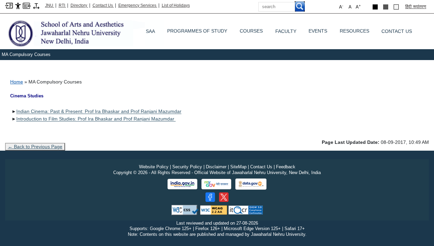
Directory (79, 5)
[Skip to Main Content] (9, 5)
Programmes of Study (197, 32)
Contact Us (103, 5)
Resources (354, 32)
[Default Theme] (396, 7)
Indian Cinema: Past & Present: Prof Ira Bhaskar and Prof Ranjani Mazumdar (98, 111)
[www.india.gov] (182, 184)
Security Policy (187, 166)
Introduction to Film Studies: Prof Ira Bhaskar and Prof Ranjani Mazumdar (96, 118)
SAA (150, 31)
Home (16, 81)
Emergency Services (137, 5)
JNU (49, 5)
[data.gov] (251, 184)
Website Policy (154, 166)
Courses (251, 32)
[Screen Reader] (27, 5)
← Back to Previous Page (35, 146)
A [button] (358, 7)
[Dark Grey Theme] (385, 7)
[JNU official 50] (224, 197)
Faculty (285, 31)
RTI (62, 5)
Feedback (285, 166)
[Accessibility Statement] (18, 5)
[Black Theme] (375, 7)
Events (318, 32)
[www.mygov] (216, 184)
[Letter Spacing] (36, 5)
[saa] (84, 33)
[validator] (185, 209)
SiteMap (238, 166)
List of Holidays (176, 5)
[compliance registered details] (246, 209)
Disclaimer (216, 166)
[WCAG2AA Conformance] (213, 209)
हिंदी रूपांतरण (415, 6)
